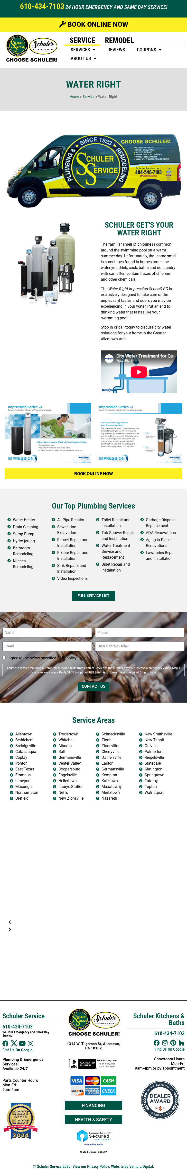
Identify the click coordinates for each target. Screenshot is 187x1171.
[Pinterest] (173, 1043)
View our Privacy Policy (91, 1166)
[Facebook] (5, 1043)
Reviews (116, 50)
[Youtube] (22, 1043)
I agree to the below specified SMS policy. (42, 658)
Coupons (146, 50)
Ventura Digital (141, 1166)
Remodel (119, 40)
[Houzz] (181, 1043)
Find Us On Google (17, 1049)
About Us (81, 58)
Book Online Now (97, 24)
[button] (93, 922)
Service (82, 40)
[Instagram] (30, 1043)
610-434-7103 (42, 6)
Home (74, 96)
